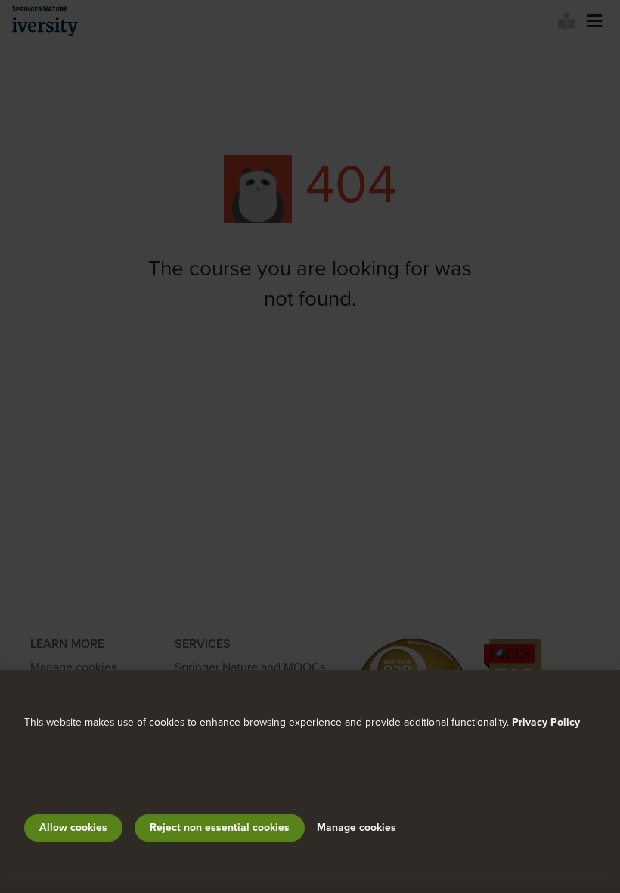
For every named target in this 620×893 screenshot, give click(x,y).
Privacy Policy (546, 722)
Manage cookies (356, 827)
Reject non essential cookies (220, 827)
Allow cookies (73, 827)
